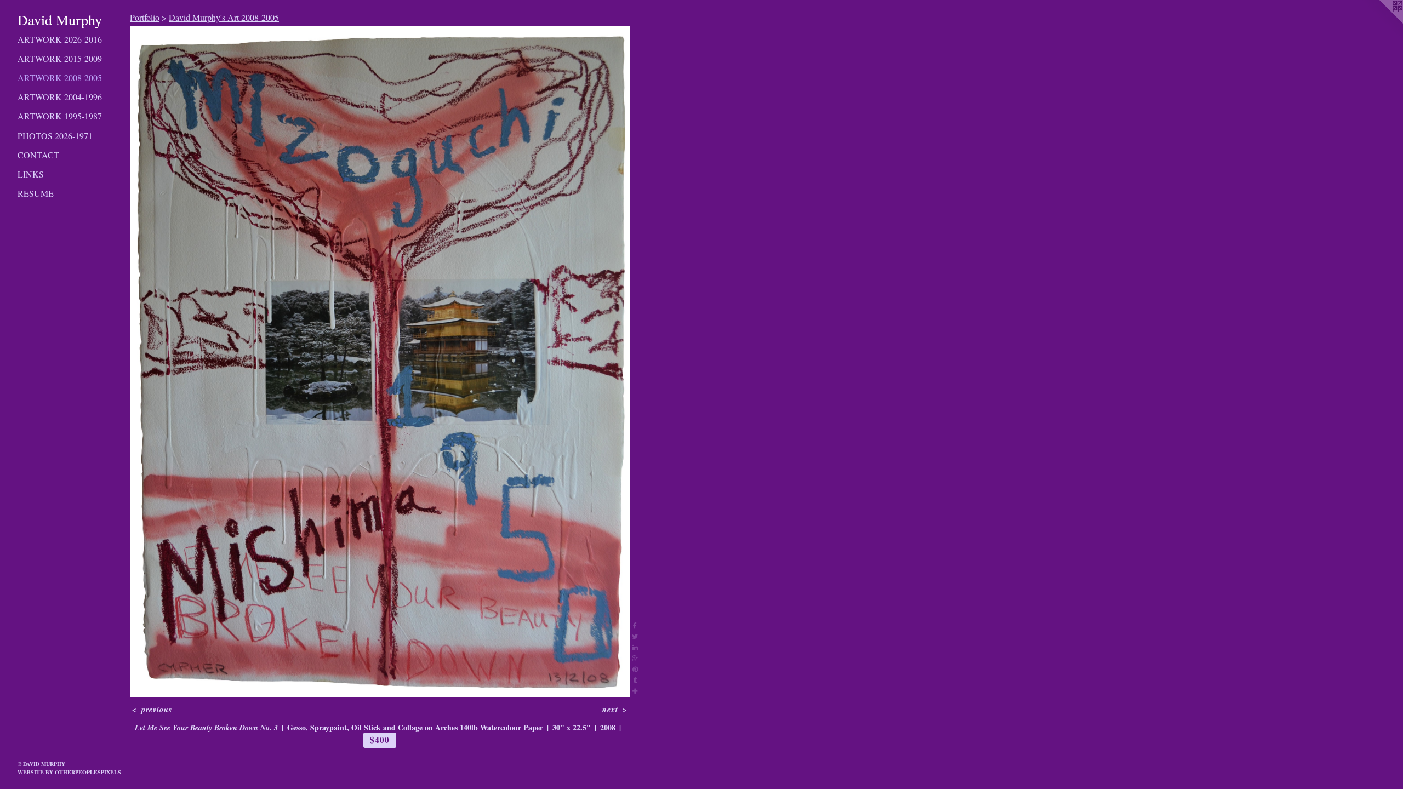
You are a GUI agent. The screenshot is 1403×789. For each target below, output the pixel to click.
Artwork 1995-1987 (60, 116)
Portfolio (144, 17)
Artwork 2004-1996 (60, 96)
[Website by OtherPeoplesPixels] (1381, 22)
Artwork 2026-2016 (60, 39)
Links (31, 174)
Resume (36, 193)
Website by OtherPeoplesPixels (69, 772)
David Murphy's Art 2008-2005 (224, 17)
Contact (38, 155)
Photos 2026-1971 (55, 135)
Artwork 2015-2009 (60, 58)
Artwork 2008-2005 (60, 77)
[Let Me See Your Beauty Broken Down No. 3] (380, 361)
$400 (379, 740)
